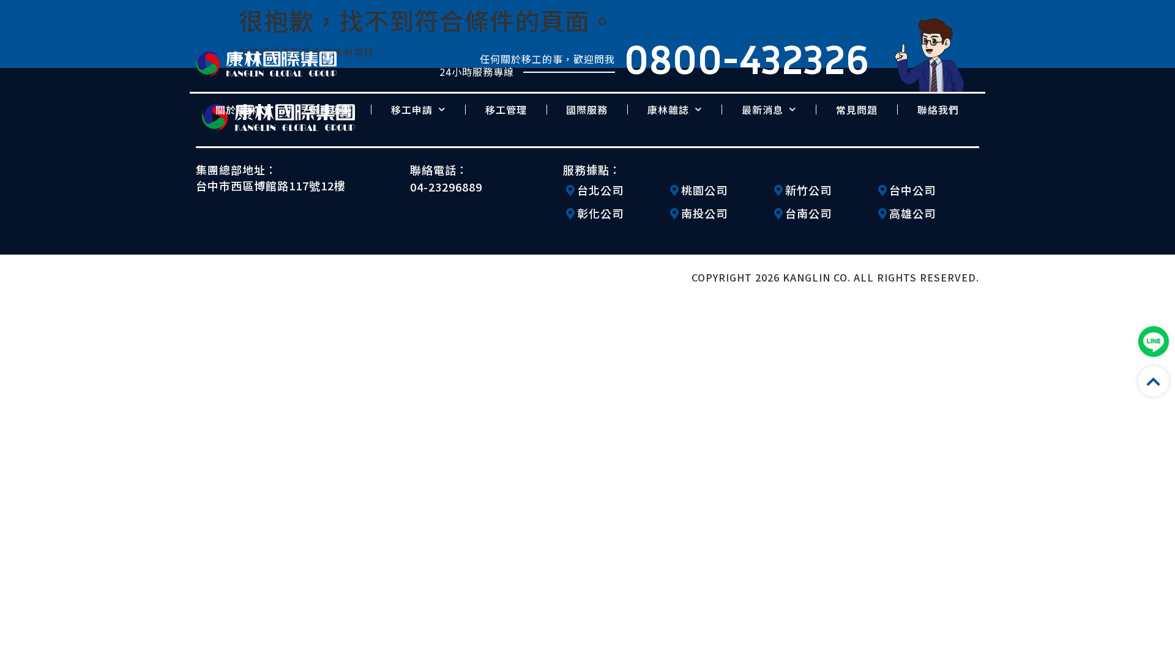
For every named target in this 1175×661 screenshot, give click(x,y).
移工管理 (506, 109)
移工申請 (412, 109)
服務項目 (330, 109)
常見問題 (857, 109)
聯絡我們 (938, 109)
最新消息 (762, 109)
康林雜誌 (668, 109)
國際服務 (587, 109)
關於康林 (236, 109)
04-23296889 (446, 187)
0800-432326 (747, 58)
